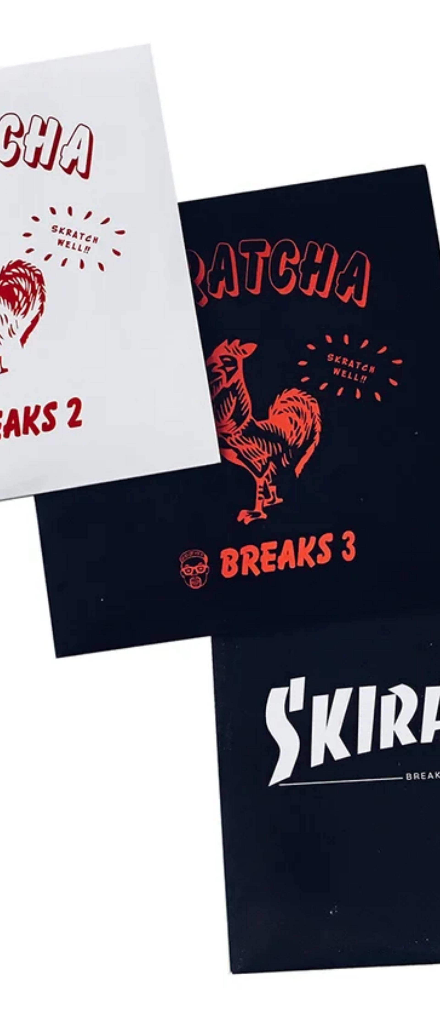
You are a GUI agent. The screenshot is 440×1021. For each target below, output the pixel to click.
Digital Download (230, 10)
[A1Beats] (31, 10)
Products (199, 10)
